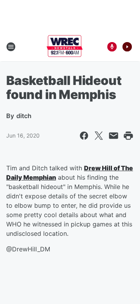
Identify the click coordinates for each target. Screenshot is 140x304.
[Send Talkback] (112, 46)
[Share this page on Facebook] (84, 135)
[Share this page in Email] (113, 135)
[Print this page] (128, 135)
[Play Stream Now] (127, 46)
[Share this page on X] (98, 135)
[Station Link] (64, 46)
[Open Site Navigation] (11, 46)
